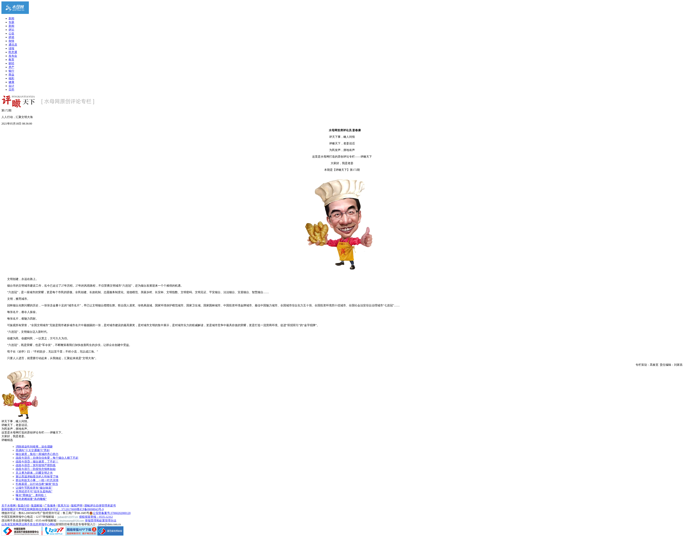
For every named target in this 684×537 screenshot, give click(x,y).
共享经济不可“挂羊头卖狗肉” (34, 491)
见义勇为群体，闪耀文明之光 (34, 472)
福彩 (11, 78)
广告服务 (50, 505)
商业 (11, 74)
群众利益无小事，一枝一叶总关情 (37, 480)
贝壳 (11, 89)
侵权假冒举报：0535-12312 (96, 516)
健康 (11, 82)
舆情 (11, 40)
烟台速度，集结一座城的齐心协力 (37, 454)
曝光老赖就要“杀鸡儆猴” (31, 498)
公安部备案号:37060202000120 (112, 513)
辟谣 (11, 37)
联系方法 (63, 505)
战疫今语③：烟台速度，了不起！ (37, 461)
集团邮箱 (36, 505)
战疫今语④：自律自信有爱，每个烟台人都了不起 (47, 457)
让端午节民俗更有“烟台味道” (34, 487)
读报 (11, 48)
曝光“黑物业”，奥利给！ (31, 495)
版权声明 (76, 505)
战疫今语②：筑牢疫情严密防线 (36, 465)
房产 (11, 67)
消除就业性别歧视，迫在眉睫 (34, 446)
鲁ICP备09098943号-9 (90, 509)
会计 (11, 85)
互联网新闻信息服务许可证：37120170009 (50, 509)
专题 (11, 22)
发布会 (13, 55)
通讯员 (13, 44)
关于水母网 (8, 505)
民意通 (13, 52)
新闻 (11, 18)
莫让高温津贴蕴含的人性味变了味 (37, 476)
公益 (11, 33)
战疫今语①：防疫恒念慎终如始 (36, 469)
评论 (11, 29)
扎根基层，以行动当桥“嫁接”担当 (37, 483)
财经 (11, 63)
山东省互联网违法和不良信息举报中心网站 (28, 524)
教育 (11, 59)
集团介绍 (23, 505)
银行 (11, 70)
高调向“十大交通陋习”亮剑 (33, 450)
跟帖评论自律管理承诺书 (100, 505)
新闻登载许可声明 (12, 509)
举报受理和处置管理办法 (100, 520)
